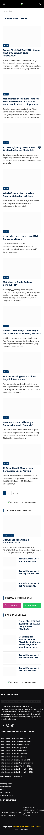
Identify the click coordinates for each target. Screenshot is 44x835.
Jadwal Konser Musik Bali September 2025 (29, 572)
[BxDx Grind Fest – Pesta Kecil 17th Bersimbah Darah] (22, 222)
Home (5, 11)
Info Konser (8, 535)
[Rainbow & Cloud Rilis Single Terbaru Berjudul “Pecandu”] (22, 408)
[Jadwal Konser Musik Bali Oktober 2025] (9, 561)
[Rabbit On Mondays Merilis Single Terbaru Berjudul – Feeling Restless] (22, 316)
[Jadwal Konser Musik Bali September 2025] (9, 574)
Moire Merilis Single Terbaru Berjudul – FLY (17, 283)
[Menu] (4, 4)
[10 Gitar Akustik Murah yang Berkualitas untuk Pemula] (22, 454)
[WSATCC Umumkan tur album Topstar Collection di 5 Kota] (22, 179)
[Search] (40, 4)
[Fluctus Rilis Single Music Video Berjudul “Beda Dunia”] (22, 362)
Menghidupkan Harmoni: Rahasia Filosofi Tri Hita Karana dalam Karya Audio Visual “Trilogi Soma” (21, 101)
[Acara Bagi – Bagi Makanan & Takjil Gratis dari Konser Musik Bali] (22, 133)
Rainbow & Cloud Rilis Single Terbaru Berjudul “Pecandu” (18, 424)
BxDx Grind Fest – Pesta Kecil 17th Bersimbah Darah (20, 238)
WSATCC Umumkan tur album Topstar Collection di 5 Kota (19, 194)
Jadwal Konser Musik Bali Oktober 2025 (29, 560)
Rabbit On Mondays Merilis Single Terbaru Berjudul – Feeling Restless (22, 332)
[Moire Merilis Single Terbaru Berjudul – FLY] (22, 268)
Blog (6, 45)
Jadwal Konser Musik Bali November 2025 (16, 541)
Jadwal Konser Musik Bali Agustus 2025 (29, 584)
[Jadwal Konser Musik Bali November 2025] (22, 526)
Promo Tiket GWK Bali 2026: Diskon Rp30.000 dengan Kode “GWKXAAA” (21, 53)
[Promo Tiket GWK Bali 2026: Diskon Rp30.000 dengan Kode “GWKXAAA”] (22, 36)
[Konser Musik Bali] (22, 4)
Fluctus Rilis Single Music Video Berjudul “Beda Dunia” (19, 378)
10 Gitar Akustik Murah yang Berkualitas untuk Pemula (18, 469)
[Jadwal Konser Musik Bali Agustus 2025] (9, 586)
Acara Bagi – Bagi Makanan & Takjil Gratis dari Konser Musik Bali (22, 149)
